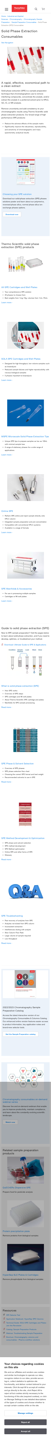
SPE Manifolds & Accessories (16, 588)
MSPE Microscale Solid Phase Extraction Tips (25, 436)
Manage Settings (25, 1413)
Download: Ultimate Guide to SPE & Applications (25, 644)
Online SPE (7, 511)
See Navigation (7, 42)
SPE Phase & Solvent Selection (17, 763)
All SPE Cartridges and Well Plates (19, 287)
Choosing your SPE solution (17, 194)
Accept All (25, 1431)
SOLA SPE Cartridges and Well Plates (21, 358)
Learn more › (7, 302)
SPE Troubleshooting (12, 915)
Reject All (25, 1422)
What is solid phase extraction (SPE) (20, 685)
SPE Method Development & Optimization (23, 838)
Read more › (6, 707)
